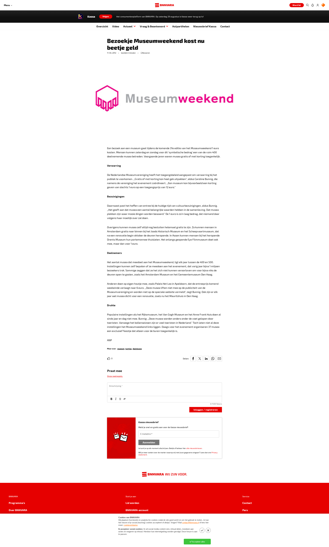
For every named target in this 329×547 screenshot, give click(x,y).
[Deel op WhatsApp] (212, 358)
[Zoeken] (307, 5)
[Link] (124, 399)
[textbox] (164, 389)
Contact (225, 26)
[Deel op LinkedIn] (206, 358)
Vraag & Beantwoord (152, 26)
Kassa (91, 16)
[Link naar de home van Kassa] (80, 16)
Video (115, 26)
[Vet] (111, 399)
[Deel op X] (199, 358)
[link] (120, 348)
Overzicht (102, 26)
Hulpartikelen (180, 26)
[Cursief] (116, 399)
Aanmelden (149, 442)
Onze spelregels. (115, 376)
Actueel (127, 26)
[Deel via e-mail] (219, 358)
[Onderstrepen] (120, 399)
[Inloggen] (317, 5)
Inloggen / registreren (206, 409)
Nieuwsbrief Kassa (204, 26)
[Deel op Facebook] (193, 358)
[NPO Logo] (323, 5)
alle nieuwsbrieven (194, 448)
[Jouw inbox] (312, 5)
